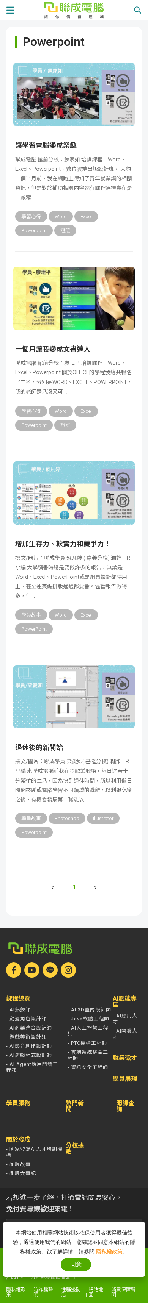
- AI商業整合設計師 (29, 1028)
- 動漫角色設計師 (26, 1019)
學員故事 (31, 615)
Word (61, 216)
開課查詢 (125, 1106)
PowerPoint (34, 629)
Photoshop (67, 818)
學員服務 (18, 1103)
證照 (65, 230)
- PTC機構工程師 (87, 1043)
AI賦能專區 (125, 1002)
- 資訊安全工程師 (88, 1067)
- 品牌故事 (18, 1164)
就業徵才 (125, 1058)
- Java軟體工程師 (88, 1019)
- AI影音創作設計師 (29, 1046)
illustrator (103, 818)
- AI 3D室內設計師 (89, 1009)
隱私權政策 (16, 1292)
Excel (86, 216)
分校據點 (75, 1149)
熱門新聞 (75, 1106)
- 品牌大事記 (21, 1173)
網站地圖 (95, 1292)
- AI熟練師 (18, 1009)
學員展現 (125, 1079)
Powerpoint (34, 230)
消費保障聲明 (123, 1292)
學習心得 (31, 216)
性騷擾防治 (71, 1292)
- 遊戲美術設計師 (26, 1037)
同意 (76, 1264)
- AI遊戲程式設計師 (29, 1055)
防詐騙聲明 (43, 1292)
